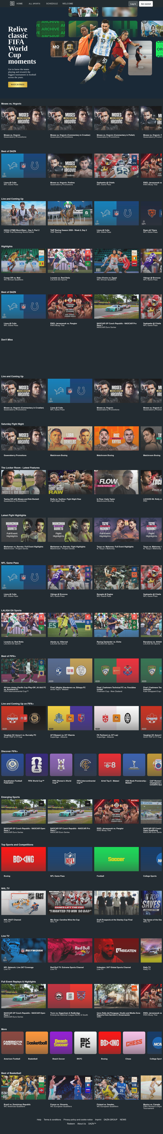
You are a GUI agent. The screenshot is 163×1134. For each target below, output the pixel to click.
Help (39, 1119)
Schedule (52, 4)
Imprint (98, 1119)
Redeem (71, 1123)
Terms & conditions (52, 1119)
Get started (146, 4)
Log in (133, 4)
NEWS (123, 1119)
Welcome (67, 4)
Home (20, 4)
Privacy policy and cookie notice (78, 1119)
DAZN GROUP (110, 1119)
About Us (81, 1123)
